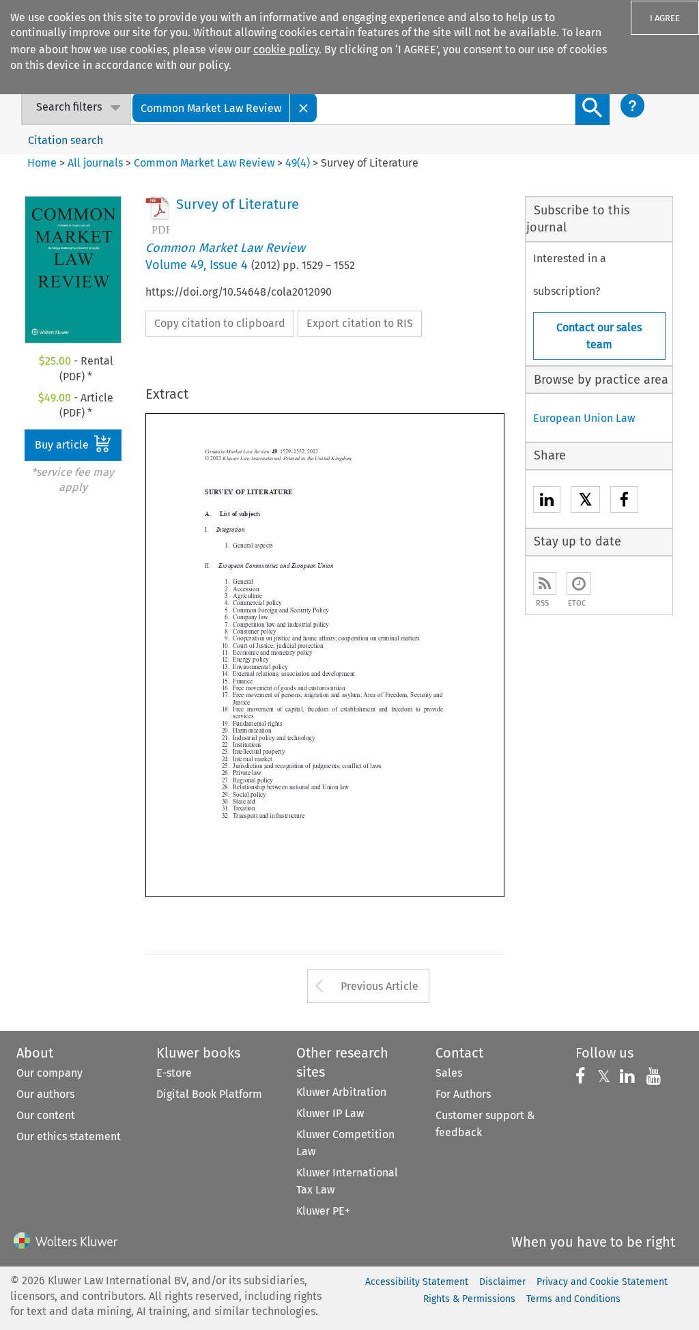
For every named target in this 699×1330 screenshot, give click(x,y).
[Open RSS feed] (544, 583)
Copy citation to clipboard (219, 323)
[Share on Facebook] (624, 501)
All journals (97, 162)
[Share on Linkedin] (546, 501)
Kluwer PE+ (323, 1210)
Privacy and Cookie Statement (602, 1282)
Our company (49, 1072)
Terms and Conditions (573, 1299)
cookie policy (286, 49)
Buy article (63, 444)
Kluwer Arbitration (341, 1092)
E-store (174, 1072)
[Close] (303, 107)
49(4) (297, 162)
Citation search (65, 140)
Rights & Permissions (469, 1299)
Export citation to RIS (359, 323)
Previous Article (379, 986)
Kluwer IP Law (330, 1113)
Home (42, 162)
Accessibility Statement (416, 1282)
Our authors (45, 1094)
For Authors (463, 1094)
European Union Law (584, 418)
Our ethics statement (68, 1136)
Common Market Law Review (204, 162)
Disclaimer (502, 1282)
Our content (45, 1115)
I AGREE (665, 18)
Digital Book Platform (209, 1094)
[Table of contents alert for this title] (579, 583)
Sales (449, 1072)
